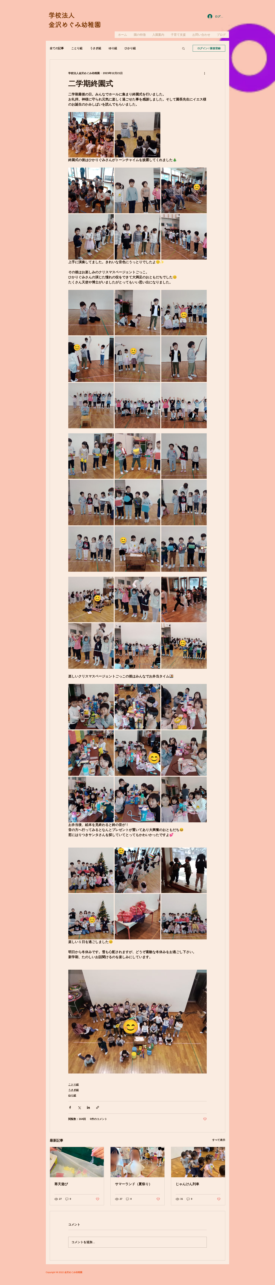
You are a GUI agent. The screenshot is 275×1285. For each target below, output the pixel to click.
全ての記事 (57, 48)
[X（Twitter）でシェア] (79, 1107)
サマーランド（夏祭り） (133, 1184)
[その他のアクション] (204, 73)
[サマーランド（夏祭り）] (137, 1162)
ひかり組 (130, 48)
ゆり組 (113, 48)
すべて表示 (218, 1139)
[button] (183, 48)
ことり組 (76, 48)
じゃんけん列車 (187, 1184)
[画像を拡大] (91, 134)
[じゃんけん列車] (198, 1162)
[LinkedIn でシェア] (88, 1107)
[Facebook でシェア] (70, 1107)
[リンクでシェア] (97, 1107)
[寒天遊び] (77, 1162)
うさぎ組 (95, 48)
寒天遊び (61, 1184)
